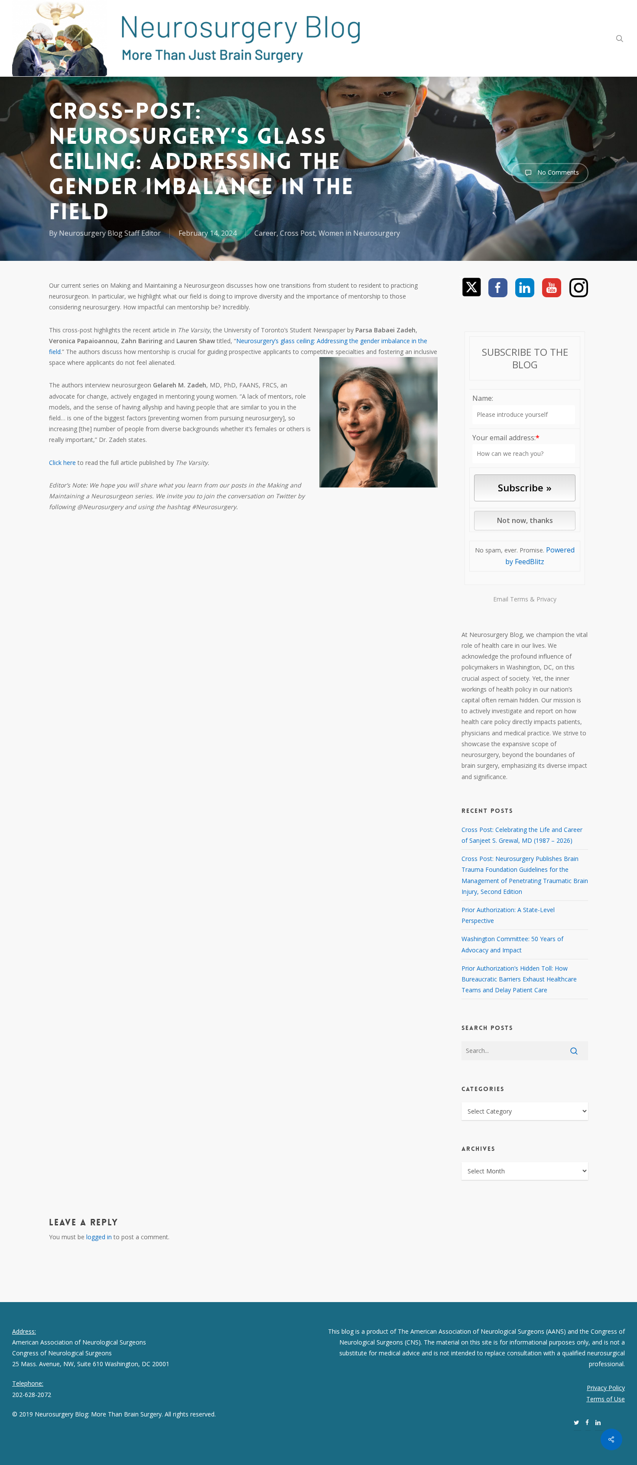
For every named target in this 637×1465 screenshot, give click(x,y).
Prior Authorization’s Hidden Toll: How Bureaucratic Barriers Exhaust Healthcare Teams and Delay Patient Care (519, 979)
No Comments (557, 172)
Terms (519, 599)
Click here (62, 462)
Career (265, 233)
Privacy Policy (606, 1388)
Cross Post (297, 233)
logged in (99, 1237)
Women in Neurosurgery (359, 233)
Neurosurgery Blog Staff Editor (110, 233)
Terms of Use (605, 1399)
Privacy (546, 599)
